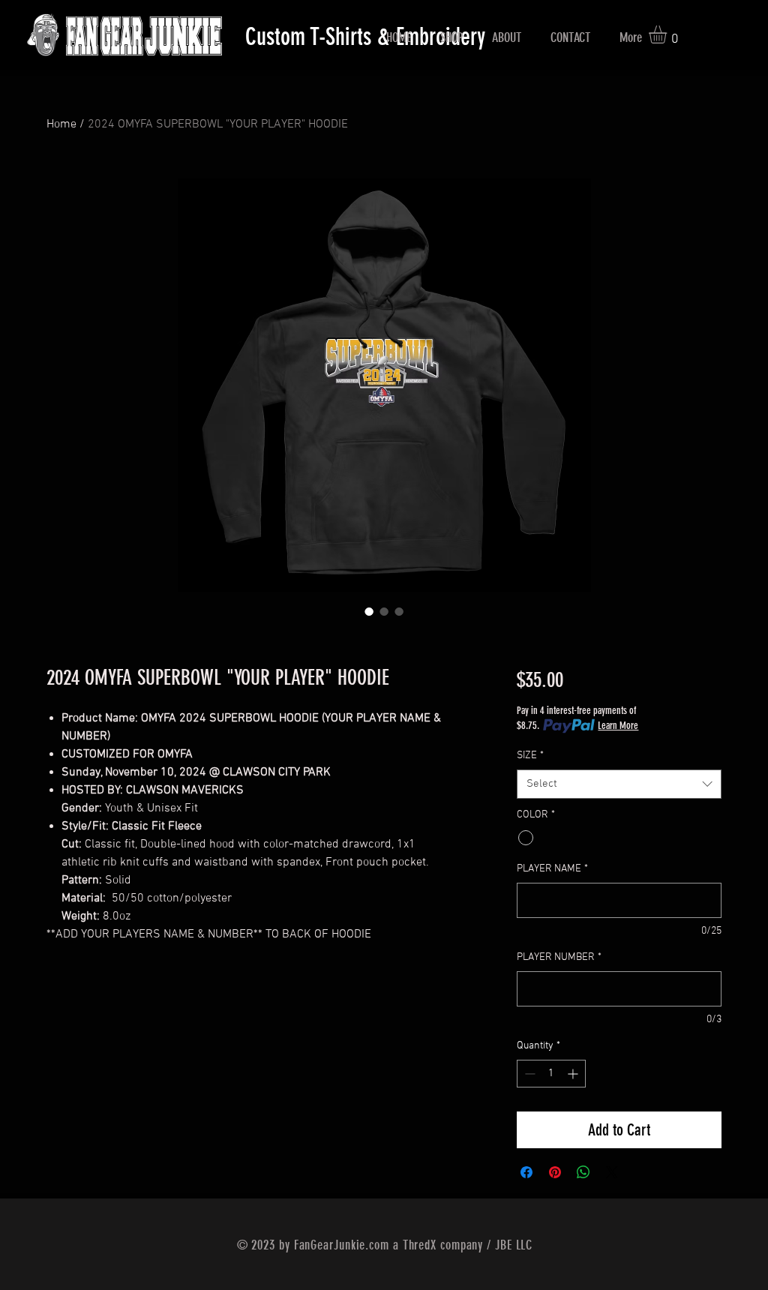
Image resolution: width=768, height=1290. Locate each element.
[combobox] (619, 784)
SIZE (530, 755)
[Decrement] (528, 1073)
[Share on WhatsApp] (583, 1172)
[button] (668, 35)
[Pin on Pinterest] (555, 1172)
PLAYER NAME (552, 868)
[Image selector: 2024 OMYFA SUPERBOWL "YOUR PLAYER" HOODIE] (369, 611)
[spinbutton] (551, 1073)
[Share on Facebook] (527, 1172)
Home (61, 124)
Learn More (618, 725)
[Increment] (574, 1073)
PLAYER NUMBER (559, 957)
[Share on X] (612, 1172)
